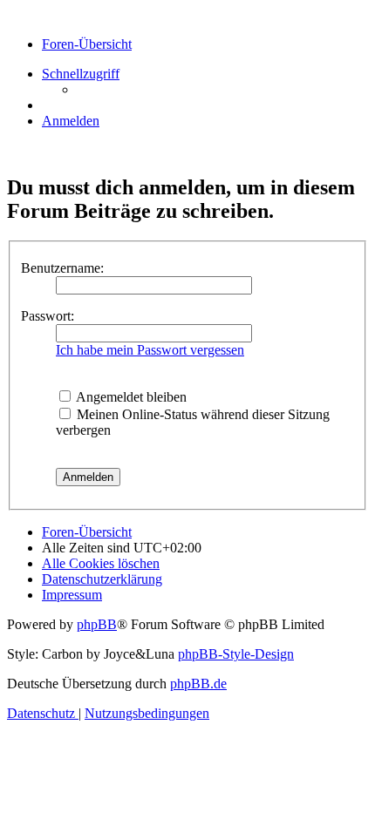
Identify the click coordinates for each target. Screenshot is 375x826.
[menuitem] (70, 120)
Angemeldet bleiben (130, 396)
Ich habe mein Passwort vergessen (150, 349)
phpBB (97, 624)
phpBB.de (198, 683)
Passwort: (47, 315)
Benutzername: (62, 268)
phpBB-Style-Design (236, 654)
